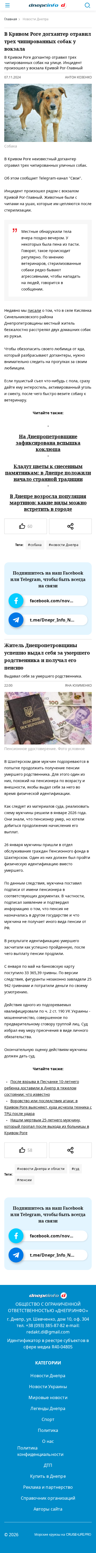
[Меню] (7, 5)
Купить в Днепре (48, 1476)
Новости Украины (48, 1386)
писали (34, 310)
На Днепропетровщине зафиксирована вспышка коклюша (48, 442)
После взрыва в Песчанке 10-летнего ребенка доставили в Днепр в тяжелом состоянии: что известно (41, 1088)
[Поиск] (87, 5)
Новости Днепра (47, 1376)
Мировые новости (48, 1397)
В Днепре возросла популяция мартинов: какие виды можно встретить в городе (48, 502)
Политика (48, 1430)
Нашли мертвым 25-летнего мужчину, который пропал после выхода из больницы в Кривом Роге (46, 1126)
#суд (75, 1168)
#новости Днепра (64, 545)
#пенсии (24, 1180)
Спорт (48, 1419)
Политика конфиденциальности (40, 1451)
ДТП (48, 1465)
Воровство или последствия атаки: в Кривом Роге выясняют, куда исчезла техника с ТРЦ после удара (48, 1107)
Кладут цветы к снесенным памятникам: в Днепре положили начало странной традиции (48, 472)
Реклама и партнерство (48, 1487)
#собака (35, 545)
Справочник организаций (48, 1498)
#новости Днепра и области (41, 1168)
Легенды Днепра (47, 1408)
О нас (48, 1441)
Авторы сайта (48, 1509)
